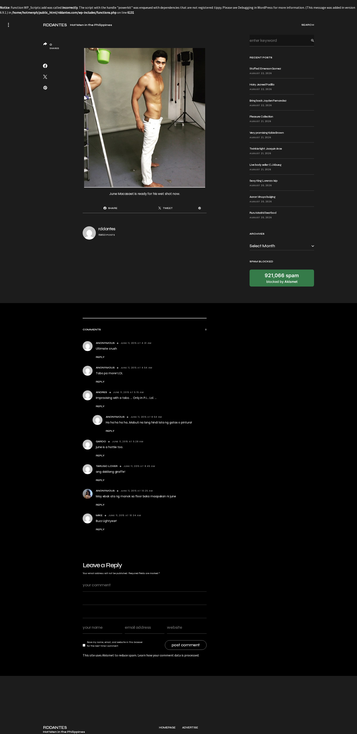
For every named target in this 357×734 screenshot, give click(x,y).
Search (309, 40)
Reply (100, 357)
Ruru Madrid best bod (263, 213)
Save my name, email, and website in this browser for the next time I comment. (115, 644)
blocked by (282, 278)
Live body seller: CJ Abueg (265, 165)
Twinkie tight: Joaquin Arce (266, 148)
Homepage (167, 727)
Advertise (190, 727)
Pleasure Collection (261, 116)
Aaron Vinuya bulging (262, 197)
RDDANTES (55, 25)
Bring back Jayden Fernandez (268, 100)
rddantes (106, 228)
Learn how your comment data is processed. (168, 655)
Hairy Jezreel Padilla (262, 84)
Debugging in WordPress (255, 7)
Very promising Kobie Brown (267, 132)
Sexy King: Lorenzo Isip (263, 180)
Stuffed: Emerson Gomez (265, 68)
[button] (8, 25)
